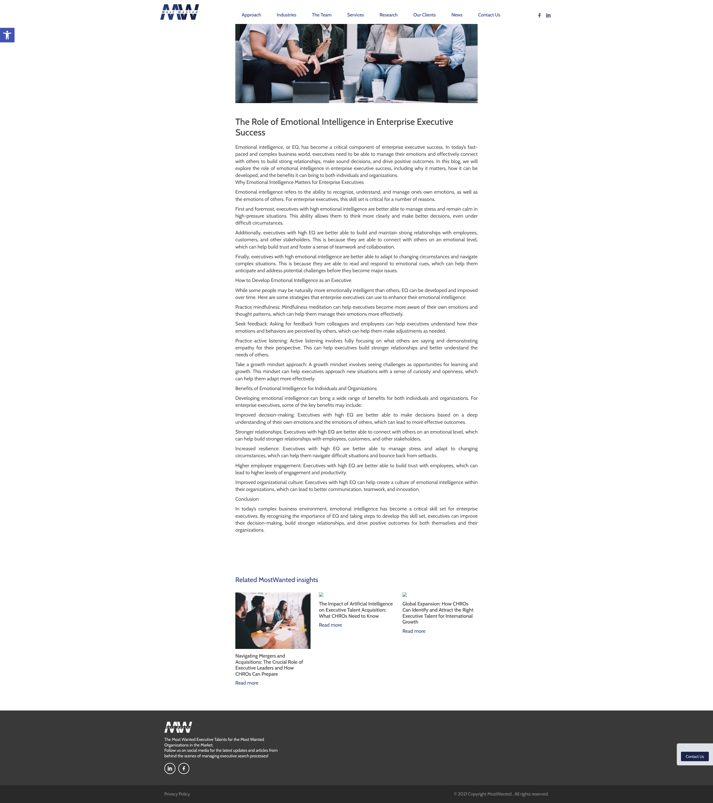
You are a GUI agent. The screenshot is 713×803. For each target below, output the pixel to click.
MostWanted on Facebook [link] (539, 15)
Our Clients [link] (424, 15)
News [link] (457, 15)
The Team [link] (322, 15)
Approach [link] (251, 15)
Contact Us (695, 756)
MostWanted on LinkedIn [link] (548, 15)
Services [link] (355, 15)
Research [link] (389, 15)
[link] (7, 35)
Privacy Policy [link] (177, 794)
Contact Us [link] (489, 15)
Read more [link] (246, 683)
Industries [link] (287, 15)
